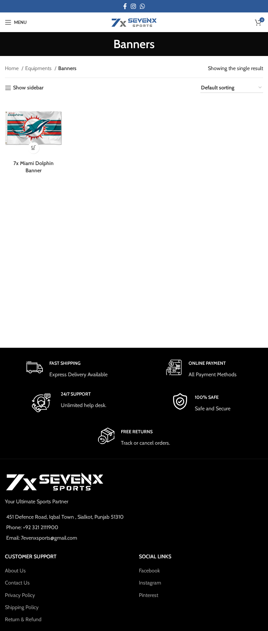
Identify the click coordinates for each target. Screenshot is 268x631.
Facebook (149, 570)
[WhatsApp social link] (142, 6)
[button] (33, 148)
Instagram (150, 583)
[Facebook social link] (125, 6)
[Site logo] (134, 22)
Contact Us (17, 583)
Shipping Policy (22, 607)
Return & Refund (23, 619)
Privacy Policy (20, 595)
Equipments (39, 68)
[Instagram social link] (133, 6)
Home (12, 68)
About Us (15, 570)
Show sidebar (28, 88)
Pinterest (148, 595)
